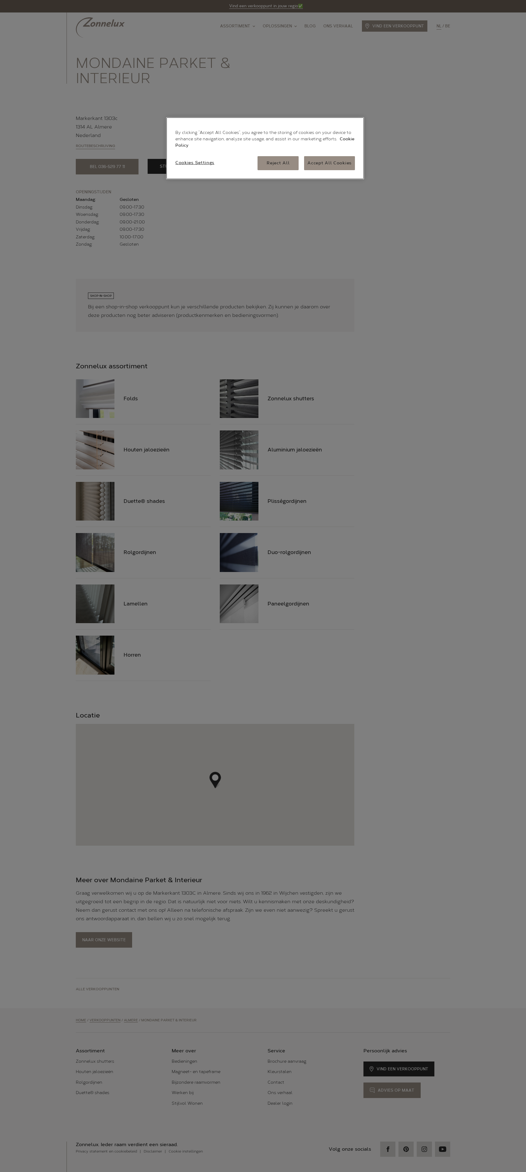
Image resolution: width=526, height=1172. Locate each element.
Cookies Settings (194, 162)
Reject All (278, 163)
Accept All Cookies (329, 163)
